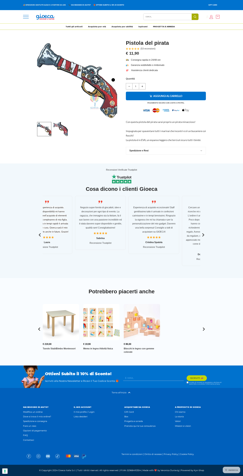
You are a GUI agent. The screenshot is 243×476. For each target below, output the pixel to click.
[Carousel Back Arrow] (40, 235)
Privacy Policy (171, 454)
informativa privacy (213, 384)
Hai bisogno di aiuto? (81, 5)
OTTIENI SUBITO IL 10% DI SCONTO (110, 5)
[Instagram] (38, 456)
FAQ (25, 435)
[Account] (207, 17)
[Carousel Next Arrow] (113, 80)
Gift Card (212, 5)
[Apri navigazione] (26, 16)
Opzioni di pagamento (35, 430)
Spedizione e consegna (35, 421)
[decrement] (129, 86)
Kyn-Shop (199, 470)
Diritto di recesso (153, 454)
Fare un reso (29, 426)
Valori (178, 421)
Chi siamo (180, 412)
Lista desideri (80, 416)
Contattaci (28, 440)
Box (126, 416)
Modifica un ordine (33, 412)
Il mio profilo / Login (84, 412)
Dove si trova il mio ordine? (37, 416)
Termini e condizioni (132, 454)
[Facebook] (29, 456)
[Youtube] (48, 456)
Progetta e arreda (133, 421)
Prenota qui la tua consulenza (140, 426)
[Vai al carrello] (217, 17)
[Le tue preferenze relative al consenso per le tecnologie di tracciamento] (5, 471)
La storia (179, 416)
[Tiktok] (57, 456)
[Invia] (195, 17)
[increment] (142, 86)
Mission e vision (183, 426)
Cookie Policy (187, 454)
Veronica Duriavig (170, 470)
